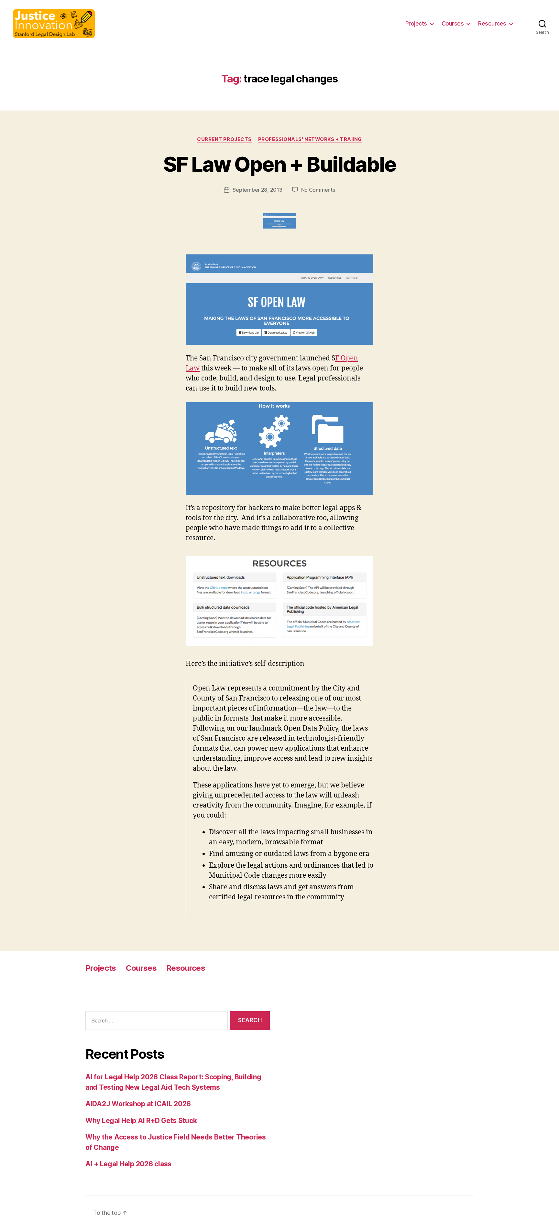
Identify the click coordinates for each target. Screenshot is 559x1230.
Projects (416, 23)
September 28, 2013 (257, 190)
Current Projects (224, 139)
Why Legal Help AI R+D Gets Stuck (141, 1121)
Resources (492, 23)
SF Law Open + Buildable (279, 164)
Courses (453, 23)
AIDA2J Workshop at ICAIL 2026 (138, 1104)
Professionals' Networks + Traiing (310, 139)
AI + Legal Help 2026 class (128, 1164)
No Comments (318, 190)
